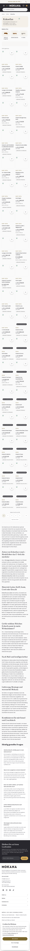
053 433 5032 (5, 876)
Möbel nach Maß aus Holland (8, 920)
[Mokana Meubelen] (15, 5)
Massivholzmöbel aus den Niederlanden (11, 917)
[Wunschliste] (23, 5)
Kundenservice (5, 901)
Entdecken (4, 905)
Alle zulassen (15, 938)
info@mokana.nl (6, 879)
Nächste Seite (15, 519)
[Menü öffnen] (4, 5)
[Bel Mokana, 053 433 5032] (26, 1)
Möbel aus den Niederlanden (8, 915)
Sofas (7, 14)
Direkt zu (4, 895)
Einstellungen (15, 946)
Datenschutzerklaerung (8, 935)
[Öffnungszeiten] (27, 1)
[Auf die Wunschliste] (11, 52)
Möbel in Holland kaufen (21, 915)
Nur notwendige (15, 942)
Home (3, 14)
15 (26, 515)
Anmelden (24, 858)
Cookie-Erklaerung (11, 933)
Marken (3, 898)
